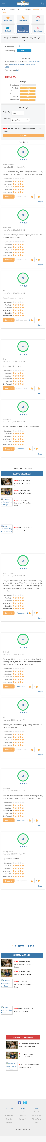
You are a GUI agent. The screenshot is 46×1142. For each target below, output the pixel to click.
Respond (8, 196)
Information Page (34, 61)
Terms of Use (36, 1115)
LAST (31, 946)
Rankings (9, 1122)
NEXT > (22, 946)
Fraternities (9, 1115)
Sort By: (6, 118)
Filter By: (7, 112)
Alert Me (23, 135)
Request (23, 1115)
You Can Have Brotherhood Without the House (22, 503)
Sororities (9, 1119)
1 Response (20, 448)
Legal (36, 1122)
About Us (36, 1112)
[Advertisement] (23, 915)
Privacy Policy (36, 1119)
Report (40, 201)
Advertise (23, 1112)
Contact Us (22, 1119)
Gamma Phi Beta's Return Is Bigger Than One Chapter (22, 483)
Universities (9, 1112)
